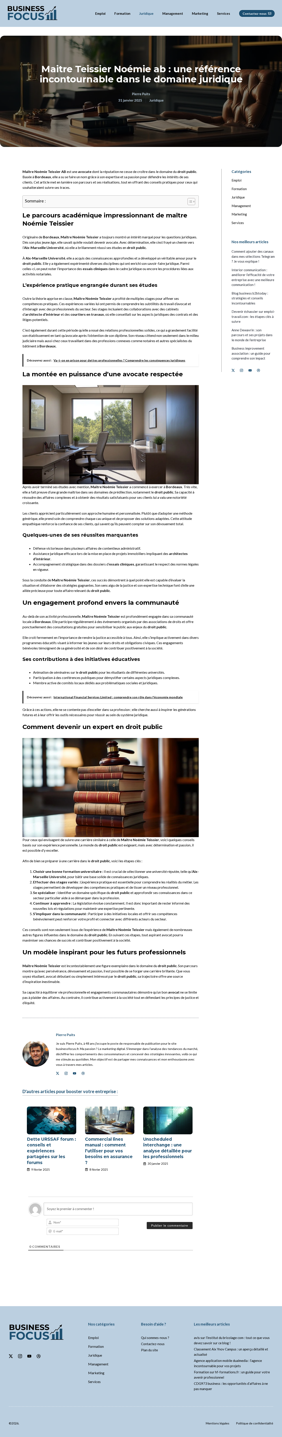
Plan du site (149, 1350)
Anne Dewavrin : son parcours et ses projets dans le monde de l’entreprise (252, 335)
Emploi (100, 13)
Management (172, 13)
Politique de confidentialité (254, 1423)
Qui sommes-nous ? (155, 1338)
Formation (122, 13)
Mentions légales (217, 1423)
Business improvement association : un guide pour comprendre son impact (251, 353)
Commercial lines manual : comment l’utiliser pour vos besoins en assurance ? (109, 1151)
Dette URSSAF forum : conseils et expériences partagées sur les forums (51, 1151)
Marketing (200, 13)
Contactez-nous (153, 1344)
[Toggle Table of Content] (189, 201)
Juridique (146, 13)
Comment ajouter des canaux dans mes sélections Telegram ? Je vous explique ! (253, 256)
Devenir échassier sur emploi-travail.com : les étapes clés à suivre (253, 316)
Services (223, 13)
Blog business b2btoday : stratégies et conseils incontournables (250, 298)
